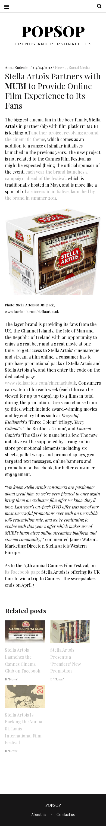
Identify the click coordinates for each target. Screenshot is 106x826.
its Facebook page (22, 572)
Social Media (79, 67)
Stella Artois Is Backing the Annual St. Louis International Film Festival (24, 728)
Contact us (66, 814)
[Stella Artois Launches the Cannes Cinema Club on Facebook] (25, 631)
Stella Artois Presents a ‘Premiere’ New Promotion (65, 660)
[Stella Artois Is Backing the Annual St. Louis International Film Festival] (25, 696)
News (59, 67)
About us (38, 814)
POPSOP (53, 31)
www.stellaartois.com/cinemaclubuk (40, 383)
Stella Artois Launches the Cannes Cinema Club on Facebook (22, 660)
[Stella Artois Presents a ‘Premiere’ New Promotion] (70, 631)
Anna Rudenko (17, 67)
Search (97, 6)
